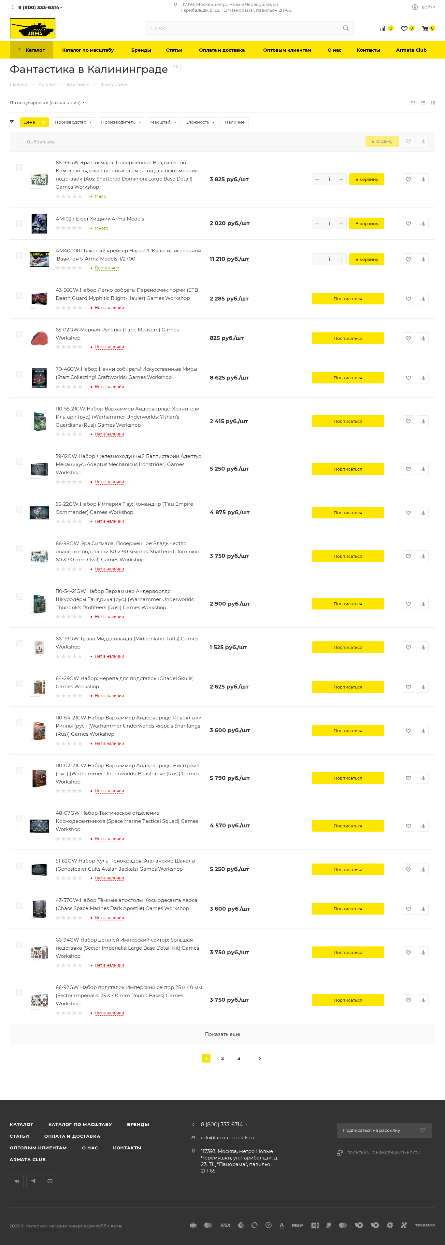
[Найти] (346, 28)
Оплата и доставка (72, 1136)
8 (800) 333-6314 (222, 1124)
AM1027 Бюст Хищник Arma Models (100, 219)
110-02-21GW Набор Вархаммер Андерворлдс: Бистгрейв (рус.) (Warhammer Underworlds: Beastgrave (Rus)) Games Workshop (127, 773)
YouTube (50, 1181)
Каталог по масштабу (80, 1124)
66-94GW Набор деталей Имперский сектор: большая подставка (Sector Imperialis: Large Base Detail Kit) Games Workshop (127, 948)
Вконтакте (17, 1181)
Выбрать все (41, 141)
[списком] (423, 102)
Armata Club (28, 1159)
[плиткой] (413, 102)
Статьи (19, 1136)
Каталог (22, 1124)
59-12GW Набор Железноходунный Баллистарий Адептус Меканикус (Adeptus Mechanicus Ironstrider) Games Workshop (128, 464)
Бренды (138, 1124)
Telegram (33, 1181)
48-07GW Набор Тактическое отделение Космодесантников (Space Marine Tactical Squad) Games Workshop (127, 821)
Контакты (127, 1147)
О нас (90, 1147)
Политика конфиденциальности (384, 1153)
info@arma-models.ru (227, 1137)
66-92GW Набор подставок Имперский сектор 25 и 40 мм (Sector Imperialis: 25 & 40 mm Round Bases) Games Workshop (129, 995)
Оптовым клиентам (38, 1147)
